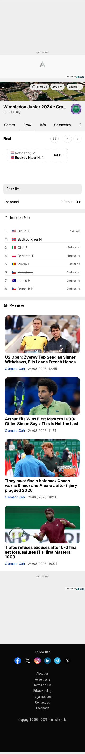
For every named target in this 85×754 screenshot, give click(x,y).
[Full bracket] (54, 139)
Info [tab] (43, 125)
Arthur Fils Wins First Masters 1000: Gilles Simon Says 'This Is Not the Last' (42, 421)
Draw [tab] (27, 125)
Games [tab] (9, 125)
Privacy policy (42, 691)
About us (42, 673)
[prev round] (68, 139)
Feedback (42, 708)
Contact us (42, 702)
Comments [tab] (62, 125)
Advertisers (42, 679)
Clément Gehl (15, 369)
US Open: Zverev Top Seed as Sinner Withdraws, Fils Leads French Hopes (40, 359)
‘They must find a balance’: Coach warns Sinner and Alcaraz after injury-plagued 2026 (42, 485)
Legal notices (42, 696)
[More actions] (80, 124)
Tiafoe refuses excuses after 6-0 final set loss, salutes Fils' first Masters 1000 (41, 552)
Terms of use (42, 685)
